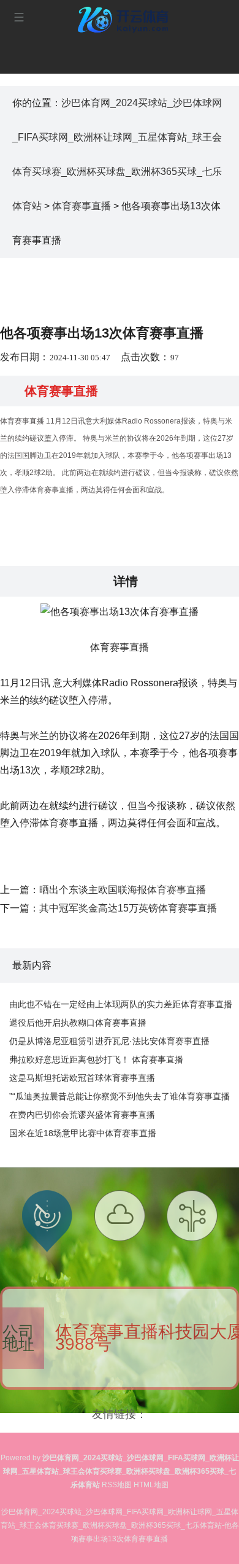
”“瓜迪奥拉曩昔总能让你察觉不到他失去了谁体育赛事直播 (119, 1096)
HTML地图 (151, 1485)
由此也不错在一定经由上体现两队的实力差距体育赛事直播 (120, 1004)
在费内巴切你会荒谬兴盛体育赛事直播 (82, 1115)
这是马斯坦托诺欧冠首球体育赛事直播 (82, 1078)
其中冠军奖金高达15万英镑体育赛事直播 (128, 908)
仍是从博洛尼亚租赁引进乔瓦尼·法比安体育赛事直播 (109, 1041)
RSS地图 (117, 1485)
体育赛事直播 (81, 206)
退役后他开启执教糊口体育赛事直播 (77, 1023)
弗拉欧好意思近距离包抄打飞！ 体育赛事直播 (96, 1059)
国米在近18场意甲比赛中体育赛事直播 (82, 1133)
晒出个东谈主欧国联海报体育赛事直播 (122, 890)
